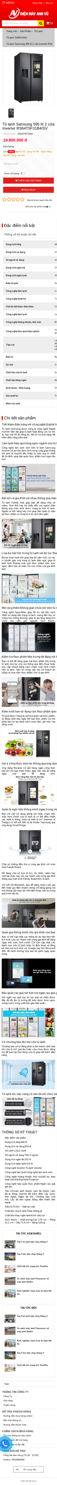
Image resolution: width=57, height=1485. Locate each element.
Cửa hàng (8, 146)
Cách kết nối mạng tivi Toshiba (32, 1266)
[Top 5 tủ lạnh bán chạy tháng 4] (10, 1244)
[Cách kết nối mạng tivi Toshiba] (10, 1269)
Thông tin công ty (15, 1392)
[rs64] (11, 113)
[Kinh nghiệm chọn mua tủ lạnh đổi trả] (10, 1293)
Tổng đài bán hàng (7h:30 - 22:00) (20, 1455)
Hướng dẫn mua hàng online (18, 1416)
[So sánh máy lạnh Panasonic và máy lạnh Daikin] (10, 1281)
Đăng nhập (37, 3)
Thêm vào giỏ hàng (29, 180)
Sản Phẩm (25, 31)
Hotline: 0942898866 (14, 1459)
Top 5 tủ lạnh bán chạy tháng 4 (32, 1242)
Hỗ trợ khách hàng (16, 1411)
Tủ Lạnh (38, 31)
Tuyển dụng (9, 1405)
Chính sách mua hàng (17, 1431)
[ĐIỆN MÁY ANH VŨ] (28, 13)
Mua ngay (29, 190)
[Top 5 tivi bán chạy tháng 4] (10, 1256)
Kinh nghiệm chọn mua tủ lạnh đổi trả (34, 1292)
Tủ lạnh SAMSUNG (16, 37)
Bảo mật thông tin (12, 1420)
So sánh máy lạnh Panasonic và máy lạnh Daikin (33, 1280)
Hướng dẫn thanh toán (14, 1424)
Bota (34, 1481)
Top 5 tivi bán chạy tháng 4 (30, 1254)
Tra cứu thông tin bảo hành (17, 1435)
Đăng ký (49, 3)
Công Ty (7, 1396)
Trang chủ (11, 31)
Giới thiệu (8, 1400)
